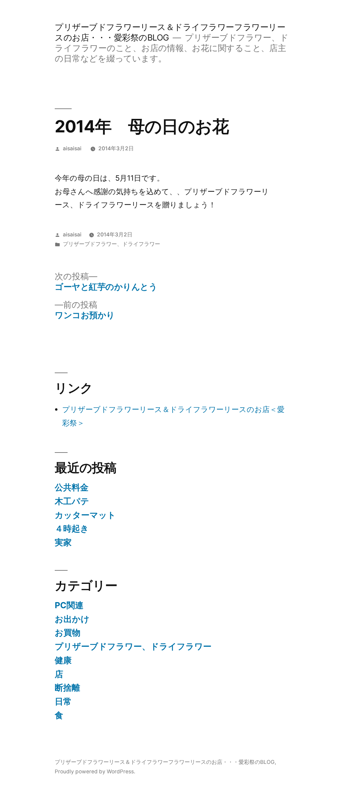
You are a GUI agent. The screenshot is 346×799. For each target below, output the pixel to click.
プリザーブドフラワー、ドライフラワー (111, 244)
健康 (63, 660)
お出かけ (72, 619)
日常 (63, 701)
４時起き (72, 528)
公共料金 (72, 487)
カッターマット (85, 515)
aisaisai (72, 148)
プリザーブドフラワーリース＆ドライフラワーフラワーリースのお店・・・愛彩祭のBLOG (165, 762)
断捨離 (67, 687)
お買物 (67, 632)
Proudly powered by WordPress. (95, 771)
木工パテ (72, 501)
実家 (63, 542)
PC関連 (69, 605)
